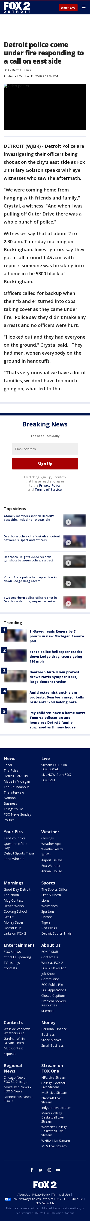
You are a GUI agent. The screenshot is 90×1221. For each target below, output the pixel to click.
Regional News (13, 1068)
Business (10, 803)
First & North (51, 895)
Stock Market (51, 1040)
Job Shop (48, 973)
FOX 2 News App (53, 968)
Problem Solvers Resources (53, 1003)
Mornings (13, 883)
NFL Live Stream (53, 1077)
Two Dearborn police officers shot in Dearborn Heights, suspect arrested (30, 599)
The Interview (14, 792)
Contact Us (49, 957)
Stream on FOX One (52, 1068)
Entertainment (19, 945)
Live (45, 758)
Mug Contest (13, 900)
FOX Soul (48, 780)
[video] (74, 520)
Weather (50, 831)
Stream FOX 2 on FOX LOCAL (54, 767)
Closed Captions (53, 995)
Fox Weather (50, 865)
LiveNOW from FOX (56, 774)
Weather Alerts (52, 849)
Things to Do (13, 809)
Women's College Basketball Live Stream (54, 1131)
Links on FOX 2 (15, 933)
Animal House (51, 871)
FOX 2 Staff (49, 951)
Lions (45, 900)
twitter (40, 1170)
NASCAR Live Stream (51, 1100)
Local (8, 765)
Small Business (52, 1045)
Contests (10, 968)
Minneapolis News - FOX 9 (18, 1098)
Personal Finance (54, 1029)
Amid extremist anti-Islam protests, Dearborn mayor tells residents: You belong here (57, 697)
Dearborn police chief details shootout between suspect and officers (32, 538)
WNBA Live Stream (55, 1140)
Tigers (46, 922)
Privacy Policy (50, 485)
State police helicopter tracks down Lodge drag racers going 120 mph (56, 656)
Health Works (14, 906)
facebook (32, 1170)
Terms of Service (48, 489)
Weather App (51, 843)
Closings (47, 838)
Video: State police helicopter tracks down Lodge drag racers (30, 579)
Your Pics (13, 831)
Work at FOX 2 (52, 962)
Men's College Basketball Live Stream (52, 1117)
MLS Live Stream (54, 1146)
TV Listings (12, 962)
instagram (49, 1170)
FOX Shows (12, 951)
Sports (48, 883)
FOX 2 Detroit (12, 70)
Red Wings (49, 928)
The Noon (11, 895)
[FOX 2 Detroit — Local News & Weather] (17, 7)
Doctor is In (12, 928)
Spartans (47, 911)
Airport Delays (52, 860)
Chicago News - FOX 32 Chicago (15, 1079)
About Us (50, 945)
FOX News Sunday (17, 814)
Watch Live (68, 7)
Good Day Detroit (17, 889)
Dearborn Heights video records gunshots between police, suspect (28, 559)
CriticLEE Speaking (17, 957)
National (10, 798)
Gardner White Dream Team (14, 1040)
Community (50, 979)
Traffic (46, 854)
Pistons (46, 917)
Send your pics (14, 838)
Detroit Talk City (16, 776)
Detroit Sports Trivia (19, 853)
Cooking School (15, 911)
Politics (9, 820)
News (27, 70)
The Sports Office (54, 889)
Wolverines (49, 906)
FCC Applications (53, 990)
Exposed (10, 1053)
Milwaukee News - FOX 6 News (17, 1089)
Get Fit (9, 917)
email (58, 1170)
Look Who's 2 (14, 859)
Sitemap (47, 1010)
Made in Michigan (17, 781)
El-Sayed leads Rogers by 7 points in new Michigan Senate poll (57, 636)
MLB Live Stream (54, 1092)
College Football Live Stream (53, 1085)
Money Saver (13, 922)
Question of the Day (15, 845)
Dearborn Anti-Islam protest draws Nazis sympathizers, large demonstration (55, 677)
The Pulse (11, 770)
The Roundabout (16, 787)
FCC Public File (52, 984)
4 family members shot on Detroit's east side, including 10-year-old (29, 518)
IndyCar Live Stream (56, 1107)
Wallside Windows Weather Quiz (17, 1031)
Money (48, 1022)
